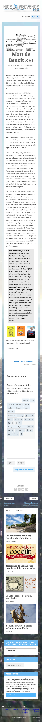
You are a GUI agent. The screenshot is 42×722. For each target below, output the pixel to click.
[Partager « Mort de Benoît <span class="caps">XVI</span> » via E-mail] (23, 489)
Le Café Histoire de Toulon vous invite (19, 596)
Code (32, 400)
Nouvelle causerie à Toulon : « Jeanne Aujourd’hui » (19, 626)
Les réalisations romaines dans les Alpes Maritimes (18, 536)
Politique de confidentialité (25, 712)
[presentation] (11, 404)
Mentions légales (35, 710)
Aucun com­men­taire (21, 68)
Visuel (25, 400)
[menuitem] (11, 404)
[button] (12, 416)
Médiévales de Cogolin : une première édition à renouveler (20, 566)
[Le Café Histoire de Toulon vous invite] (21, 583)
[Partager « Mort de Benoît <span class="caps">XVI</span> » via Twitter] (19, 489)
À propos (6, 710)
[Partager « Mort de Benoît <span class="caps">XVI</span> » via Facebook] (15, 489)
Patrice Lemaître (16, 65)
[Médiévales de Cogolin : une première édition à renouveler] (21, 553)
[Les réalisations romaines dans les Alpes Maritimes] (21, 523)
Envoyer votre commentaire (24, 470)
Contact (15, 710)
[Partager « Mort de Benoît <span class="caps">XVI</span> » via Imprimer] (27, 489)
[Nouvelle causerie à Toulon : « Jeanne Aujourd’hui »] (21, 613)
